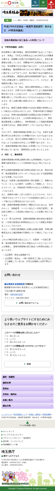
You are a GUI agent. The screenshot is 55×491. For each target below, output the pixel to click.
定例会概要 (46, 414)
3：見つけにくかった (16, 355)
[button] (35, 3)
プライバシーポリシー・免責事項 (17, 438)
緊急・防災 (51, 5)
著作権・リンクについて (13, 441)
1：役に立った (13, 336)
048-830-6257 (16, 294)
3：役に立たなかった (16, 342)
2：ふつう (11, 339)
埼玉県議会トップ (20, 414)
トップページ (6, 414)
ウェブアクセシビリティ (13, 435)
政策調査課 (20, 284)
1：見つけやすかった (16, 349)
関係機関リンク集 (10, 444)
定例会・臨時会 (35, 414)
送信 (29, 364)
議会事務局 (9, 284)
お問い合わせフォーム (29, 303)
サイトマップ (8, 431)
